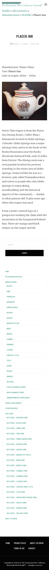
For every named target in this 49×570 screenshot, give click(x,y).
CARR (8, 291)
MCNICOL (9, 334)
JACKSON (9, 318)
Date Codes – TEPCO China (16, 492)
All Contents (19, 10)
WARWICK (10, 376)
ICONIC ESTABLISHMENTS (13, 403)
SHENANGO (10, 344)
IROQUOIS (10, 312)
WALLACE (9, 371)
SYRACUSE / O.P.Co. (13, 355)
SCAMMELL (10, 339)
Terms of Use (19, 548)
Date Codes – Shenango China (17, 476)
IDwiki (6, 10)
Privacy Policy (20, 543)
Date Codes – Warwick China (17, 508)
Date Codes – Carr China (15, 433)
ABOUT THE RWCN (11, 518)
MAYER (26, 15)
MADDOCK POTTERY (13, 323)
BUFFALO (9, 286)
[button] (21, 117)
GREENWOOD (11, 302)
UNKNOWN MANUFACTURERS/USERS (18, 398)
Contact (31, 548)
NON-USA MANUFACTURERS (15, 392)
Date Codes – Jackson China (16, 449)
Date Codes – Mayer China (16, 460)
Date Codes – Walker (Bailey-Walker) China (22, 497)
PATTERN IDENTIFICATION (13, 277)
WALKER (9, 366)
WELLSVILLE (10, 382)
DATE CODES (9, 413)
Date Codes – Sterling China (17, 481)
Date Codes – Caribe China (16, 428)
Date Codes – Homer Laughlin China (19, 439)
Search (24, 253)
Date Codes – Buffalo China (16, 423)
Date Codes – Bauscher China (17, 417)
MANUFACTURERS (11, 282)
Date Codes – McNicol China (16, 465)
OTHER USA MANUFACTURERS (16, 387)
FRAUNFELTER (11, 296)
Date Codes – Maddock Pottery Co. (19, 455)
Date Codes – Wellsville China (17, 513)
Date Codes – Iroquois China (17, 444)
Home (7, 271)
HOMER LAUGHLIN (12, 307)
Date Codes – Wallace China (16, 502)
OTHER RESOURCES (11, 408)
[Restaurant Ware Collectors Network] (22, 4)
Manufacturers (10, 15)
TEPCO (9, 360)
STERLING (10, 350)
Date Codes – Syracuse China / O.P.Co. (20, 487)
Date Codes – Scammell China (17, 471)
